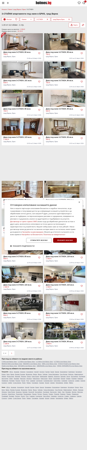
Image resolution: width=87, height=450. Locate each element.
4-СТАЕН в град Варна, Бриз (62, 361)
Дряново (17, 376)
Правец (68, 394)
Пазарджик (56, 378)
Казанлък (57, 376)
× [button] (79, 202)
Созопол (4, 382)
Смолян (82, 380)
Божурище (71, 371)
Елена (29, 376)
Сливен (77, 380)
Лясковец (16, 378)
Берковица (48, 387)
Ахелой (36, 371)
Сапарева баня (48, 380)
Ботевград (79, 371)
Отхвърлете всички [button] (39, 240)
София (10, 382)
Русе (27, 380)
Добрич (4, 376)
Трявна (29, 382)
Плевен (68, 378)
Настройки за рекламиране (32, 232)
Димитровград (78, 374)
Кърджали (82, 376)
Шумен (66, 382)
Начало (4, 9)
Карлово (63, 376)
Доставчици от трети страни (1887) (23, 221)
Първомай (5, 396)
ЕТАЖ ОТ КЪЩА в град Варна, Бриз (69, 363)
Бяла (8, 374)
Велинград (29, 374)
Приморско (5, 380)
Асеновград (29, 371)
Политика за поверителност (54, 234)
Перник (63, 378)
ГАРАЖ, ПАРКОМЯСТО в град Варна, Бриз (69, 366)
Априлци (22, 371)
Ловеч (11, 378)
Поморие (80, 378)
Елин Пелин (35, 376)
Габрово (45, 374)
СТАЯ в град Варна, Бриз (9, 361)
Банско (57, 371)
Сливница (73, 396)
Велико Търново (20, 374)
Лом (63, 392)
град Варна (17, 9)
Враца (40, 374)
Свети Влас (57, 380)
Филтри (8, 19)
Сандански (39, 380)
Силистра (71, 380)
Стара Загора (17, 382)
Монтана (23, 378)
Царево (52, 382)
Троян (24, 382)
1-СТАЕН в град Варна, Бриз (26, 361)
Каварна (50, 376)
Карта (76, 25)
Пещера (45, 394)
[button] (22, 246)
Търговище (35, 382)
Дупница (23, 376)
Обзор (50, 378)
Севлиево (64, 380)
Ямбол (71, 382)
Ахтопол (42, 371)
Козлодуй (31, 392)
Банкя (52, 371)
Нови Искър (36, 378)
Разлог (23, 380)
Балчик (47, 371)
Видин (35, 374)
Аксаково (16, 371)
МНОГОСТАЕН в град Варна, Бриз (12, 363)
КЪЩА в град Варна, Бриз (9, 366)
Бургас (4, 374)
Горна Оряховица (53, 374)
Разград (17, 380)
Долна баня (10, 376)
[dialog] (43, 225)
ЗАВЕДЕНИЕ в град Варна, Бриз (46, 366)
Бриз (24, 9)
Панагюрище (27, 394)
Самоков (32, 380)
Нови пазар (44, 378)
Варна (12, 374)
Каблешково (43, 376)
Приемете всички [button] (65, 240)
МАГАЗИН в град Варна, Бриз (27, 366)
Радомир (12, 380)
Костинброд (74, 376)
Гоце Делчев (63, 374)
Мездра (74, 392)
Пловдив (74, 378)
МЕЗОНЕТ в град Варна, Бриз (32, 363)
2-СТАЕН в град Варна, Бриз (44, 361)
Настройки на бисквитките (32, 234)
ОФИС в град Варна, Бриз (49, 363)
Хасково (41, 382)
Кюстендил (5, 378)
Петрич (39, 394)
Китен (68, 376)
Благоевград (64, 371)
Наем (10, 9)
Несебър (29, 378)
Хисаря (47, 382)
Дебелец (71, 374)
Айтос (11, 371)
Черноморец (59, 382)
